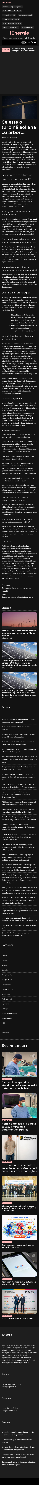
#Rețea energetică (25, 15)
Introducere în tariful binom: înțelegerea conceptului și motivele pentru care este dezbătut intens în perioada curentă (17, 857)
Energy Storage (7, 989)
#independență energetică (12, 7)
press (15, 137)
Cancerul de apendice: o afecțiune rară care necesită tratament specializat (24, 51)
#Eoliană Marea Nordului (12, 11)
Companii (5, 960)
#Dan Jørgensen (27, 27)
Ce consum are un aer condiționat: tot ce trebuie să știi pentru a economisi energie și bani (18, 777)
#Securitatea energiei (10, 27)
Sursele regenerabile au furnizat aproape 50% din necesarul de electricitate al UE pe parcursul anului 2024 (19, 664)
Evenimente (6, 994)
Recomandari (7, 1018)
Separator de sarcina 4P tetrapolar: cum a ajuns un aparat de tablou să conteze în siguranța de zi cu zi (17, 794)
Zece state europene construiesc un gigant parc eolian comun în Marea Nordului (19, 633)
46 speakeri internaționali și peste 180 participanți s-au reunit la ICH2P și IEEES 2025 (19, 1208)
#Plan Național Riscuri (11, 19)
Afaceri (4, 955)
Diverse (4, 965)
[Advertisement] (19, 72)
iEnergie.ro (6, 1345)
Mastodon (5, 1032)
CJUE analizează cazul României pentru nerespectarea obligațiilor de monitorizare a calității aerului (18, 847)
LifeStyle (5, 1008)
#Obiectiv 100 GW (9, 15)
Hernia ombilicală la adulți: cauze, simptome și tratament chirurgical (19, 1126)
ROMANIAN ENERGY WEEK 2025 (17, 1319)
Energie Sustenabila (9, 1410)
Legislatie (5, 1004)
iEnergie (19, 33)
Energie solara (7, 984)
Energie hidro (7, 980)
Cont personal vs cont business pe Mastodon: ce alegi (18, 1246)
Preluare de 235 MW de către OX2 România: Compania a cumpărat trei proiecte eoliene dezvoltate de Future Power (18, 900)
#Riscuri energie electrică (12, 23)
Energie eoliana (7, 975)
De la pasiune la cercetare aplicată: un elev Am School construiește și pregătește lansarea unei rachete (19, 759)
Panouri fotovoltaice (9, 1013)
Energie (4, 970)
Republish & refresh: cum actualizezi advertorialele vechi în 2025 (19, 1283)
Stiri (3, 1023)
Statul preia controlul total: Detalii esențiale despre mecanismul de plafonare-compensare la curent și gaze (19, 910)
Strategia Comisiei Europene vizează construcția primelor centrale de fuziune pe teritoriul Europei (18, 827)
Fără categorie (7, 999)
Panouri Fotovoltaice (10, 1408)
